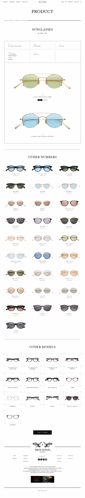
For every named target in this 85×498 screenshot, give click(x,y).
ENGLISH (70, 458)
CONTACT (76, 2)
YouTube (46, 459)
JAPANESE (70, 455)
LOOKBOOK (12, 2)
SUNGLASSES (18, 20)
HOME (5, 20)
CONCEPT (18, 2)
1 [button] (40, 100)
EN (81, 2)
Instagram (44, 459)
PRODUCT (5, 2)
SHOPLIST (64, 2)
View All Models (42, 432)
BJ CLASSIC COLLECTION (42, 2)
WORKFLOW (25, 2)
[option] (42, 80)
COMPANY (70, 2)
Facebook (39, 459)
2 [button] (45, 100)
